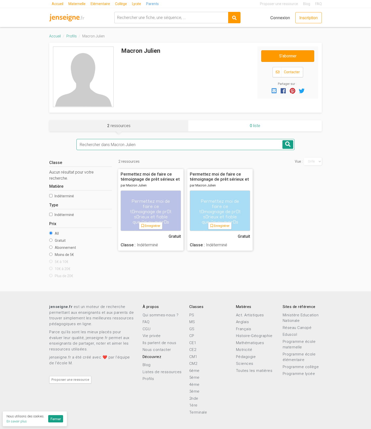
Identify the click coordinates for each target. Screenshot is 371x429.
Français (243, 329)
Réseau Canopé (297, 327)
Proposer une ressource (279, 4)
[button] (274, 90)
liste (255, 125)
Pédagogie (246, 356)
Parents (152, 4)
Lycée (136, 4)
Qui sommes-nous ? (161, 315)
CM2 (193, 363)
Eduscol (290, 334)
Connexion (280, 17)
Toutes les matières (254, 370)
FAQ (318, 4)
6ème (194, 370)
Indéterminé (64, 196)
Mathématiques (250, 343)
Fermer (55, 418)
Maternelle (77, 4)
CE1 (192, 343)
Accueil (57, 4)
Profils (71, 36)
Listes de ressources (162, 372)
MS (192, 322)
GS (192, 329)
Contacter (291, 72)
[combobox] (171, 17)
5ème (194, 377)
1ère (193, 405)
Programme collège (301, 367)
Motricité (244, 349)
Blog (306, 4)
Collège (121, 4)
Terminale (198, 412)
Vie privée (152, 335)
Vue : (299, 161)
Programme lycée (299, 373)
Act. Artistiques (250, 315)
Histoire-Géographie (254, 335)
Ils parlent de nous (159, 343)
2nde (193, 398)
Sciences (244, 363)
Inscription (308, 17)
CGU (147, 329)
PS (191, 315)
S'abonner (288, 56)
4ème (194, 384)
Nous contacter (157, 349)
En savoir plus (17, 421)
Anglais (242, 322)
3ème (194, 391)
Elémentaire (100, 4)
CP (191, 335)
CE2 (192, 349)
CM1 (193, 356)
